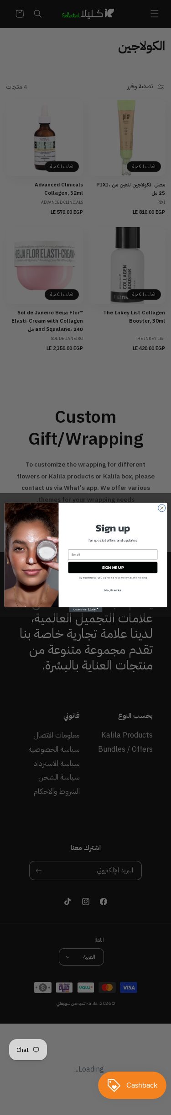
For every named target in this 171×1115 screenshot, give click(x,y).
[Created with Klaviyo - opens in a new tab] (85, 609)
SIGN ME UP (113, 567)
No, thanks (112, 589)
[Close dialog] (161, 508)
